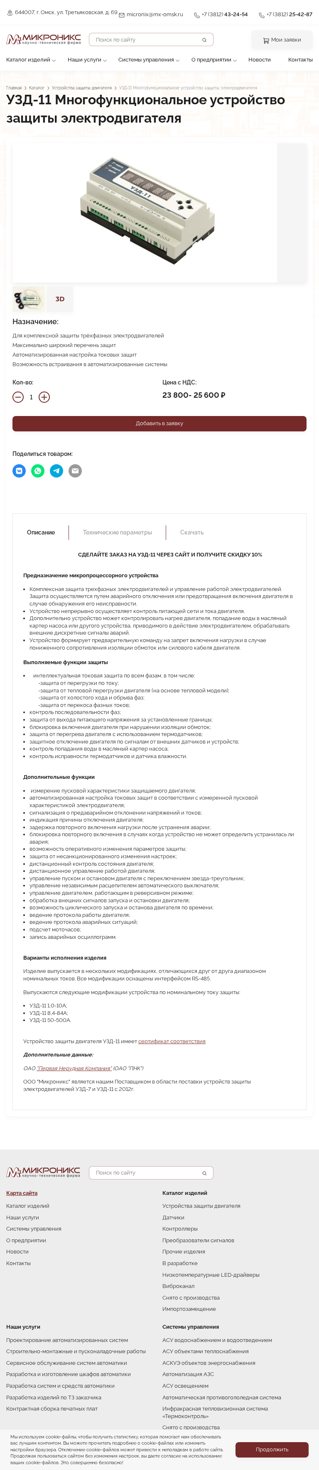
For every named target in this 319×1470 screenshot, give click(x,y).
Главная (14, 88)
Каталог (36, 88)
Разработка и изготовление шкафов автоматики (68, 1374)
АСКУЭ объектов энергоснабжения (208, 1363)
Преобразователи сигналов (198, 1240)
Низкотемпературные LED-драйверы (211, 1275)
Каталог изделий (28, 60)
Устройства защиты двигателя (82, 88)
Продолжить (272, 1449)
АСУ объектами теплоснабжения (205, 1351)
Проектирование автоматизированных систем (67, 1340)
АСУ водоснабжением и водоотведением (217, 1340)
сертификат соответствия (172, 1041)
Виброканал (178, 1286)
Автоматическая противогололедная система (221, 1397)
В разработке (180, 1263)
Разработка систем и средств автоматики (60, 1386)
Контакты (300, 60)
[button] (159, 213)
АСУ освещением (185, 1386)
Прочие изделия (183, 1251)
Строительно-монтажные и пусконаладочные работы (76, 1351)
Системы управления (146, 60)
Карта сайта (21, 1193)
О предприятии (211, 60)
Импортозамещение (189, 1309)
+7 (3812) (225, 14)
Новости (259, 60)
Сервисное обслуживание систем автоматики (66, 1363)
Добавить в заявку (159, 423)
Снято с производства (191, 1298)
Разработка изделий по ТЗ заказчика (53, 1397)
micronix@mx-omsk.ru (155, 14)
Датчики (173, 1217)
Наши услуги (84, 60)
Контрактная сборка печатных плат (52, 1409)
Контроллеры (180, 1229)
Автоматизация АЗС (188, 1374)
